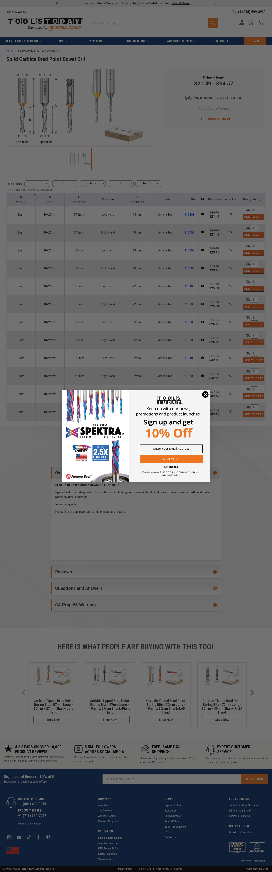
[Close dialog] (205, 394)
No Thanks (171, 466)
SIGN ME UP (171, 459)
